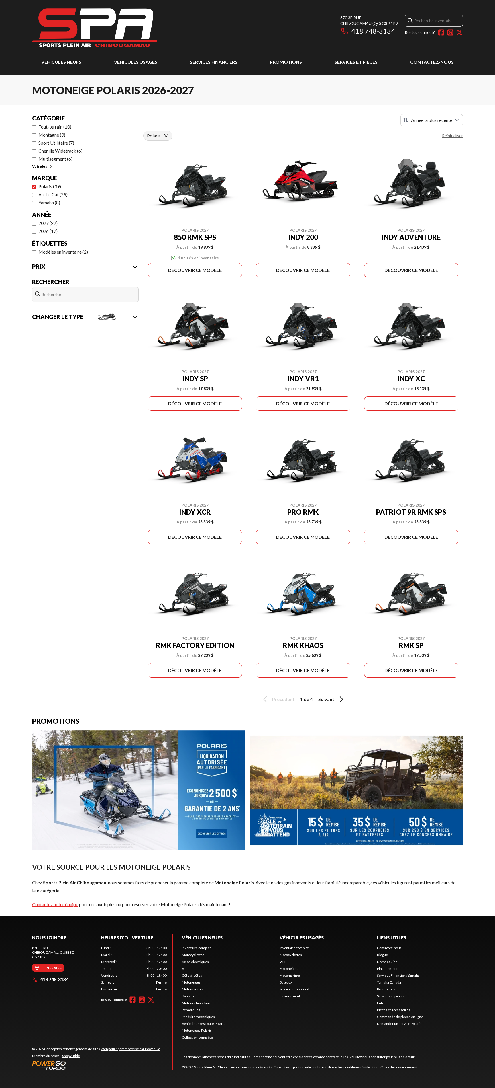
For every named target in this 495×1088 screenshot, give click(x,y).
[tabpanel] (134, 969)
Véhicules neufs (61, 62)
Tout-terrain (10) (54, 126)
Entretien (384, 1003)
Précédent (283, 699)
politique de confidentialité (313, 1067)
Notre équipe (387, 961)
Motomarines (192, 989)
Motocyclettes (193, 955)
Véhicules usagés (135, 62)
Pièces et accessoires (393, 1010)
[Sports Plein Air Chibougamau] (94, 27)
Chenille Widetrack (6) (60, 150)
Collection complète (197, 1037)
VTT (185, 968)
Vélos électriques (195, 961)
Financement (290, 996)
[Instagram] (450, 32)
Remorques (191, 1010)
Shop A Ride (71, 1056)
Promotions (286, 62)
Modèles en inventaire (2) (63, 251)
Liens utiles (391, 937)
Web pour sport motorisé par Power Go (130, 1049)
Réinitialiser (452, 135)
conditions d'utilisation (360, 1067)
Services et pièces (356, 62)
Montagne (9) (51, 134)
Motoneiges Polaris (197, 1030)
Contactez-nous (432, 62)
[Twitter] (459, 32)
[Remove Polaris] (166, 135)
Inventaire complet (196, 948)
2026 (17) (48, 231)
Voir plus (39, 166)
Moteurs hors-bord (196, 1003)
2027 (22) (48, 223)
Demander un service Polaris (399, 1023)
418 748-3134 (373, 31)
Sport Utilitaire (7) (56, 142)
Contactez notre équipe (55, 904)
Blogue (382, 955)
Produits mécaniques (198, 1017)
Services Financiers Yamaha (398, 975)
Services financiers (213, 62)
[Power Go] (96, 1065)
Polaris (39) (49, 186)
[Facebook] (441, 32)
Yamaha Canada (389, 982)
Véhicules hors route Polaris (203, 1023)
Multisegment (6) (55, 158)
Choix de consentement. (399, 1067)
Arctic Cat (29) (53, 194)
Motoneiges (191, 982)
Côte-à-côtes (192, 975)
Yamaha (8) (49, 202)
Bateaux (188, 996)
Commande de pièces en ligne (400, 1017)
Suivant (326, 699)
